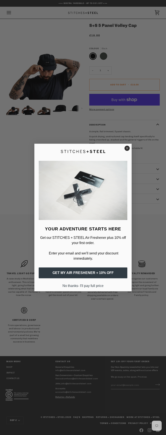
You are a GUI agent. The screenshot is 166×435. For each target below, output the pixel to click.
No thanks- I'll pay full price (83, 286)
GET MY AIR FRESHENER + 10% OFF (83, 273)
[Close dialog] (127, 148)
